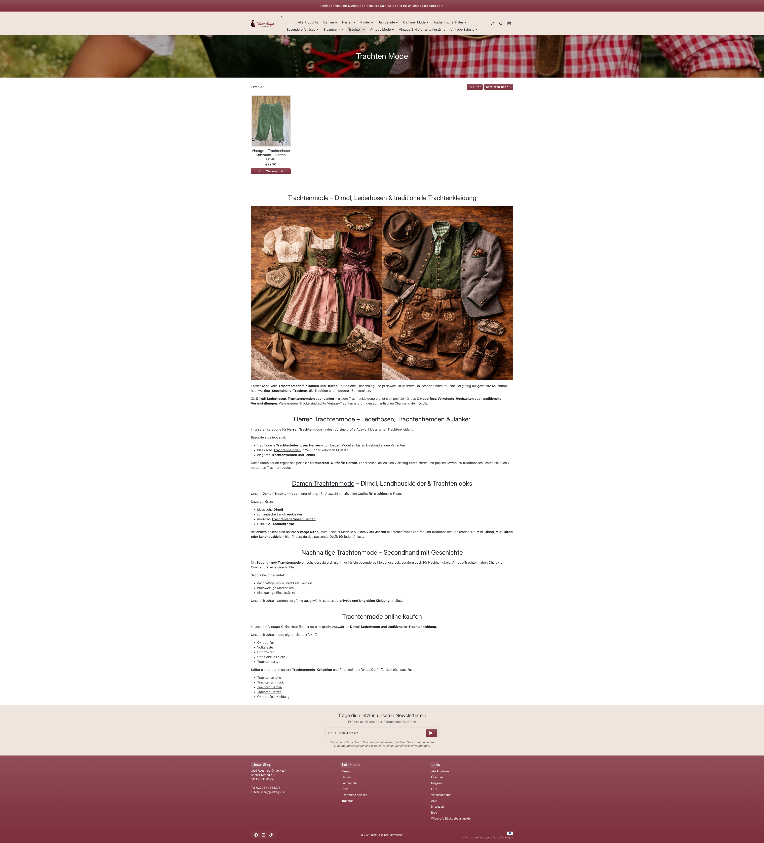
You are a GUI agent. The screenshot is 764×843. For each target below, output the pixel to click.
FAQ (434, 788)
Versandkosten (441, 794)
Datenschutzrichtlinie (396, 745)
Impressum (438, 806)
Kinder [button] (365, 22)
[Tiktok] (271, 835)
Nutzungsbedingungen (349, 745)
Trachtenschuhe (269, 678)
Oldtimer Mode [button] (415, 22)
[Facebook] (256, 835)
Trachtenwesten (284, 455)
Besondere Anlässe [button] (301, 29)
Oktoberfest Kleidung (273, 697)
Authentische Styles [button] (449, 22)
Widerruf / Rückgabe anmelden (451, 818)
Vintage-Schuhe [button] (462, 29)
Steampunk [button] (332, 29)
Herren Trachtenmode (324, 419)
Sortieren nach (498, 86)
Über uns (437, 777)
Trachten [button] (355, 29)
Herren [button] (347, 22)
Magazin (436, 783)
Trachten (347, 800)
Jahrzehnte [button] (387, 22)
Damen (346, 771)
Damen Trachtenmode (323, 483)
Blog (434, 812)
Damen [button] (329, 22)
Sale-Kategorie (391, 5)
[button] (501, 23)
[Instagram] (263, 835)
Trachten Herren (269, 692)
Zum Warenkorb (271, 171)
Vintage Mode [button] (381, 29)
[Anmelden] (431, 733)
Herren (346, 777)
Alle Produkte (308, 22)
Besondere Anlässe (354, 794)
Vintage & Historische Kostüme (422, 29)
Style (345, 788)
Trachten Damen (269, 687)
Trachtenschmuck (270, 682)
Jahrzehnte (349, 783)
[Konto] (493, 23)
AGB (434, 800)
